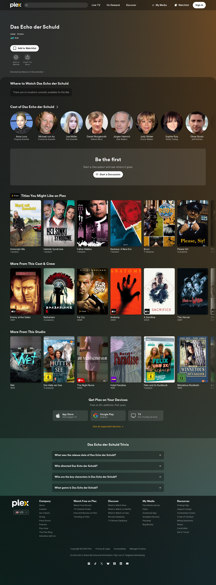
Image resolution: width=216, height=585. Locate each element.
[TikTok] (95, 563)
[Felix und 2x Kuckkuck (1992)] (159, 362)
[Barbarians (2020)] (59, 294)
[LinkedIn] (121, 563)
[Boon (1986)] (159, 226)
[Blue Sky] (108, 563)
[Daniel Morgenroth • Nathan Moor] (96, 126)
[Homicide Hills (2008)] (25, 226)
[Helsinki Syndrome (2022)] (59, 226)
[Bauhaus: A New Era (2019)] (125, 226)
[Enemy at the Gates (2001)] (25, 294)
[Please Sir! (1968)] (192, 226)
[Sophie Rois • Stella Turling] (172, 126)
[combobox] (58, 5)
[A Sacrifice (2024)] (159, 294)
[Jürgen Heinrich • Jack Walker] (121, 126)
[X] (101, 563)
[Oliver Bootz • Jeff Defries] (197, 126)
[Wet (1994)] (25, 362)
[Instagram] (89, 563)
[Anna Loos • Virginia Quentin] (21, 126)
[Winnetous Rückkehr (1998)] (192, 362)
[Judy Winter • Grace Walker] (147, 126)
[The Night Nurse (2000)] (92, 362)
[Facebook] (114, 563)
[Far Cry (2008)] (92, 294)
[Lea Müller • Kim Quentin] (71, 126)
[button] (27, 60)
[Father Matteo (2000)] (92, 226)
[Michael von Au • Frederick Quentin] (46, 126)
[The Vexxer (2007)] (192, 294)
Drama (20, 34)
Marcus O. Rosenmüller (32, 72)
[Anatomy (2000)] (125, 294)
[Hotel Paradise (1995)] (125, 362)
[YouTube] (127, 563)
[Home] (15, 5)
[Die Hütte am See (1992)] (59, 362)
